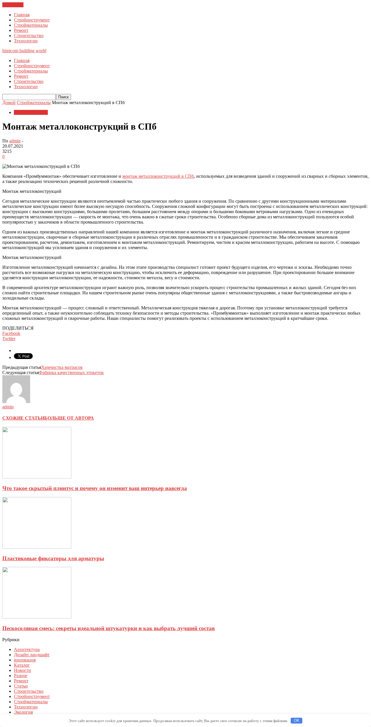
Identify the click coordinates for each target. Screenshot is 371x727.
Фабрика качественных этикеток (71, 372)
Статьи (21, 686)
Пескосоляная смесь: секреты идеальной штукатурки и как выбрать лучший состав (108, 628)
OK (296, 720)
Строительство (28, 35)
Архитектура (27, 649)
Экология (23, 712)
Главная (22, 14)
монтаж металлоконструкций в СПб (158, 176)
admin (15, 140)
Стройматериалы (31, 25)
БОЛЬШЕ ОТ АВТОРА (69, 418)
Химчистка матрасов (62, 367)
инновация (25, 659)
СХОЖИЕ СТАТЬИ (23, 418)
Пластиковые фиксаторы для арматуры (53, 558)
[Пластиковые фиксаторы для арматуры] (36, 547)
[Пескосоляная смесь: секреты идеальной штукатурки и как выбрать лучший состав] (36, 616)
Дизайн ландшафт (32, 654)
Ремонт (21, 30)
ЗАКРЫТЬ (12, 4)
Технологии (26, 40)
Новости (22, 670)
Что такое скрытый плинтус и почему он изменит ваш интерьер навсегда (94, 488)
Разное (20, 675)
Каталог (22, 665)
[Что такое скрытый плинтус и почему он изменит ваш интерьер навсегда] (36, 476)
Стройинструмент (32, 19)
